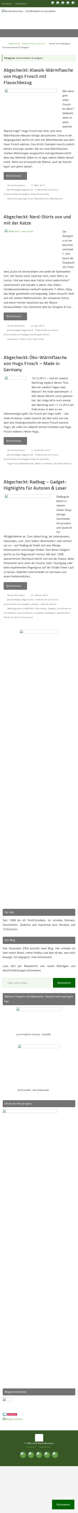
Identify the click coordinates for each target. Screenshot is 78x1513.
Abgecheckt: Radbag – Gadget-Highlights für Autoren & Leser (35, 484)
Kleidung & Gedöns (40, 334)
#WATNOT (29, 608)
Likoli (29, 339)
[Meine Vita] (53, 3)
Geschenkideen (24, 613)
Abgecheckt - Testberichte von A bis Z (27, 43)
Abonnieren (64, 983)
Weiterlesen (13, 176)
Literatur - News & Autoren (44, 604)
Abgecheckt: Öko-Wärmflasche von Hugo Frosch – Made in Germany (35, 363)
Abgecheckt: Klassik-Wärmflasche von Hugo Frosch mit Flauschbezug (38, 76)
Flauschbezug (14, 198)
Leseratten (39, 613)
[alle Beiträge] (13, 189)
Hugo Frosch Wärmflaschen (35, 198)
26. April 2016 (37, 325)
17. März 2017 (38, 185)
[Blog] (13, 1419)
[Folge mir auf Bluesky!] (58, 3)
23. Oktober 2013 (39, 595)
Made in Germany (44, 463)
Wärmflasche (56, 198)
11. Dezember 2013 (40, 450)
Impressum (7, 3)
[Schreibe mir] (73, 3)
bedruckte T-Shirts (16, 339)
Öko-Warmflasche (62, 463)
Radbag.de (50, 613)
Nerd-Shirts (38, 339)
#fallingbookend (15, 608)
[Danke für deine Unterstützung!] (63, 3)
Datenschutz (21, 3)
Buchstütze (41, 608)
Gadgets (52, 608)
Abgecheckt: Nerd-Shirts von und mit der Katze (37, 219)
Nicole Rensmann (16, 185)
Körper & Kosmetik (40, 194)
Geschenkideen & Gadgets (17, 194)
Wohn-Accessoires (24, 617)
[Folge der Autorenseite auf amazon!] (68, 3)
